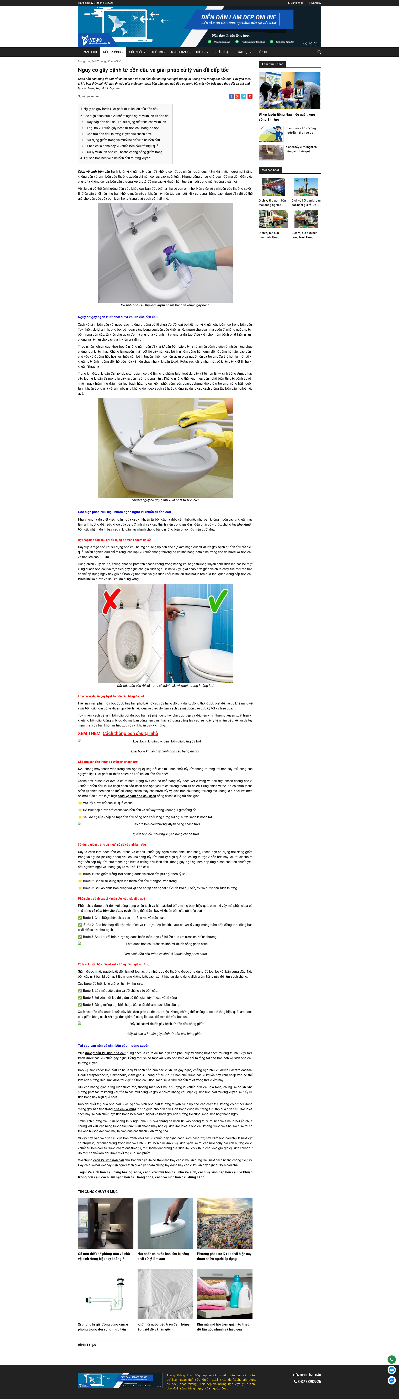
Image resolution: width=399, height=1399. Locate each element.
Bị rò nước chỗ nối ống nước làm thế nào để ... (301, 130)
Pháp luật (222, 52)
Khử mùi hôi (115, 61)
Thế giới (157, 52)
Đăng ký (316, 2)
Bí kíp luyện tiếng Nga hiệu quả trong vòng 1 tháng (287, 117)
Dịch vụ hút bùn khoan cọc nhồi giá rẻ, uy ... (306, 203)
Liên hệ (263, 52)
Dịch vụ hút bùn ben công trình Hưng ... (304, 235)
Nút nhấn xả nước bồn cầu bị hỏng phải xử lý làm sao (163, 1256)
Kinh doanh (179, 52)
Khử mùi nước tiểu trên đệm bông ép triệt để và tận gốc (163, 1326)
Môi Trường (112, 52)
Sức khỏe (136, 52)
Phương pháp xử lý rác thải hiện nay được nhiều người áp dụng (224, 1256)
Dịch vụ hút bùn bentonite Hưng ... (271, 235)
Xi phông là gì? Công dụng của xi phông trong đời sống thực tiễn (103, 1326)
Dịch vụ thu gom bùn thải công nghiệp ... (272, 203)
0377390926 (309, 1381)
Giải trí (201, 52)
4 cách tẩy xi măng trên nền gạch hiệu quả (301, 149)
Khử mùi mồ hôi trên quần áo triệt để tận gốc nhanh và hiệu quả (223, 1326)
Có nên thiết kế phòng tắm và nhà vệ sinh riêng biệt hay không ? (104, 1256)
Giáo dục (243, 52)
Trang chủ (89, 52)
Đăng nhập (297, 2)
